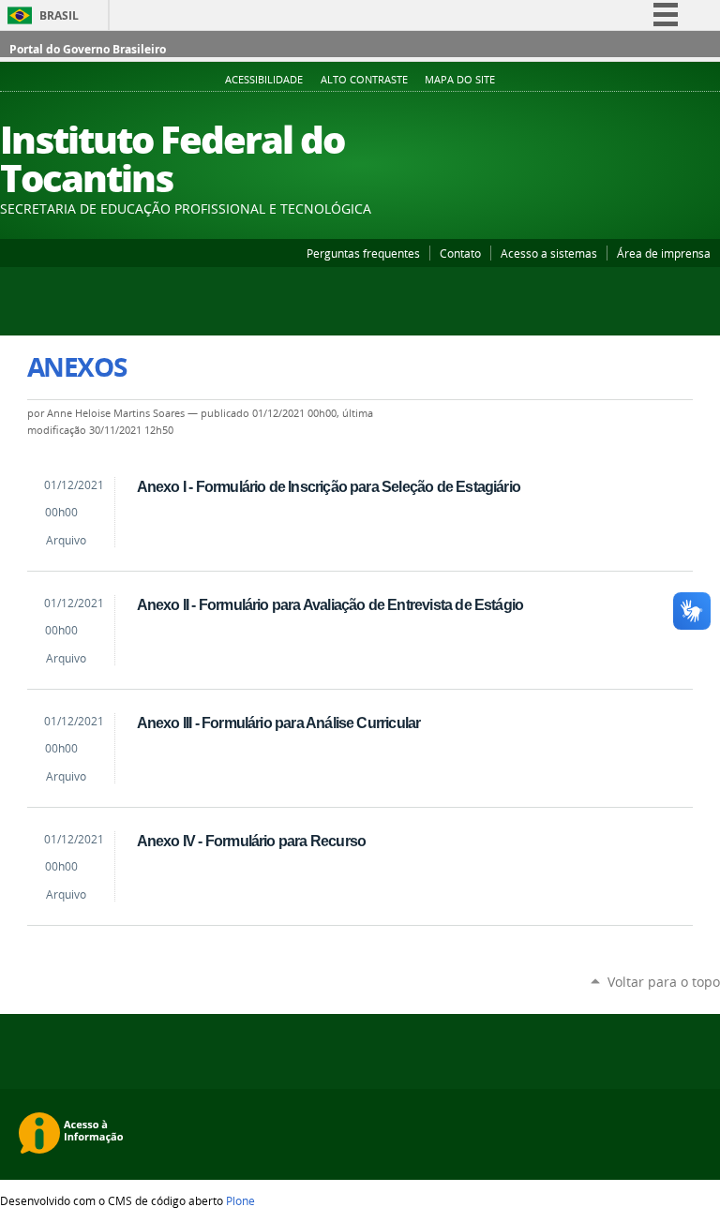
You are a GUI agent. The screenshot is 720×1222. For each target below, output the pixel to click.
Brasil (59, 15)
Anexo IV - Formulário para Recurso (251, 840)
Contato (460, 253)
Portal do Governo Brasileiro (87, 49)
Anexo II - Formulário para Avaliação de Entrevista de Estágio (330, 604)
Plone (240, 1200)
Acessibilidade (264, 79)
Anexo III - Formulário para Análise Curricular (279, 722)
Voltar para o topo (664, 982)
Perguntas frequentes (363, 253)
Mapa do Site (460, 79)
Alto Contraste (364, 79)
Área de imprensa (664, 253)
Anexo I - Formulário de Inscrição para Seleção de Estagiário (328, 486)
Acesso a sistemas (549, 253)
